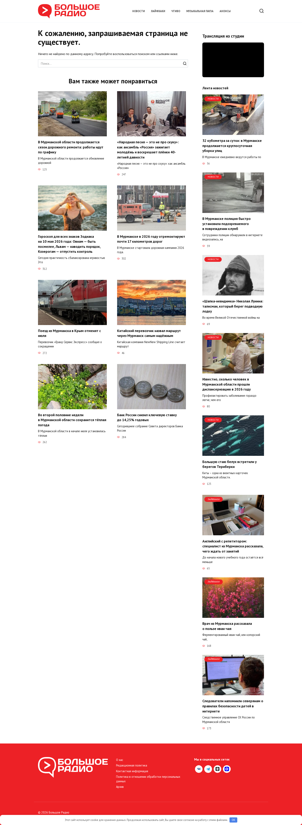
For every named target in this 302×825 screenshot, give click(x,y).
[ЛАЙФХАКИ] (233, 533)
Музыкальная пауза (199, 11)
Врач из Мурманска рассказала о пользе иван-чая (227, 626)
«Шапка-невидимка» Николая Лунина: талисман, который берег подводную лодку (232, 306)
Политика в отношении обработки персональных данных (148, 779)
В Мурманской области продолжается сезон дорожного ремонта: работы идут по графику (70, 147)
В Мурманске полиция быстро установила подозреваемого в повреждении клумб (226, 223)
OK (233, 820)
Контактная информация (132, 771)
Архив (120, 787)
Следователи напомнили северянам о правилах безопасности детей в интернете (232, 706)
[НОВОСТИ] (233, 132)
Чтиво (175, 11)
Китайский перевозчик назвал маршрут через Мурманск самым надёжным (149, 333)
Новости (138, 11)
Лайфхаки (158, 11)
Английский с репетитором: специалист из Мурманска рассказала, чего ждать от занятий (232, 546)
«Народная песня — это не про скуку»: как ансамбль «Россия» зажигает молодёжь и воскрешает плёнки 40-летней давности (148, 150)
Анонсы (225, 11)
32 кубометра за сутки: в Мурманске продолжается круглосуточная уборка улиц (232, 145)
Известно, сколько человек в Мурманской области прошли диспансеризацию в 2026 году (226, 384)
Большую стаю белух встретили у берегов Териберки (229, 464)
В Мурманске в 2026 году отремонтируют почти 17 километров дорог (151, 239)
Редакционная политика (131, 765)
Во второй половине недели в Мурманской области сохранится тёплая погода (72, 419)
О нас (119, 760)
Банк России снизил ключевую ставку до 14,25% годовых (147, 417)
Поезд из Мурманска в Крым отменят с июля (69, 333)
